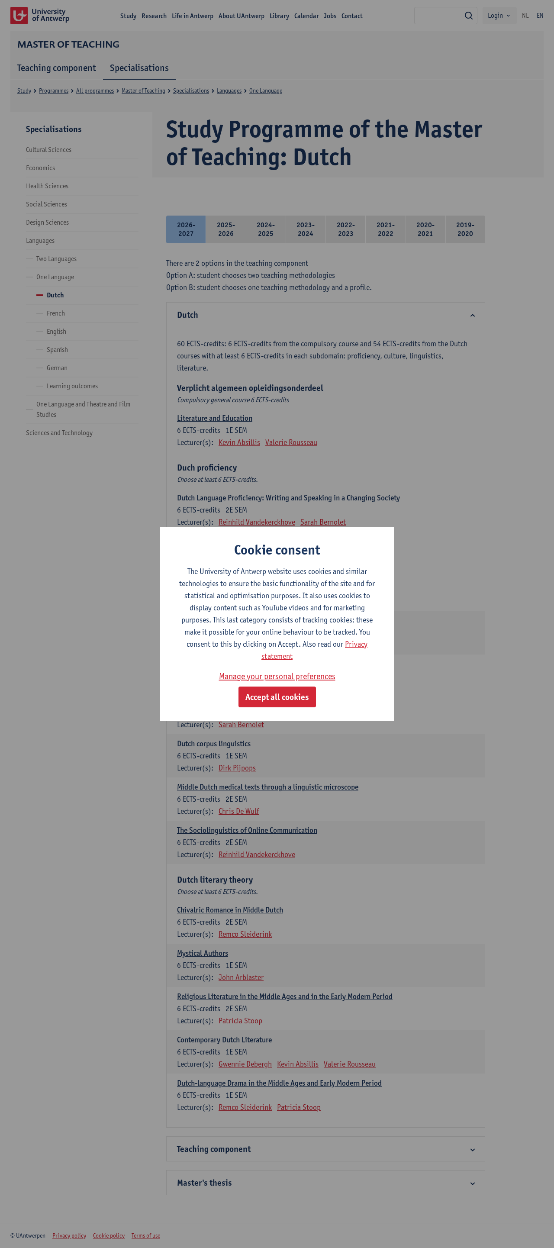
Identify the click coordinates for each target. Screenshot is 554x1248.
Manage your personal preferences (277, 676)
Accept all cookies (277, 697)
